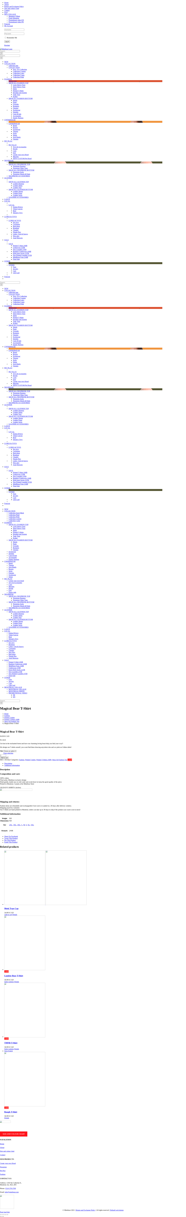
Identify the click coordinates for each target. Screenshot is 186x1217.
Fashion (21, 760)
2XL (10, 825)
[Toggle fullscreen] (3, 1214)
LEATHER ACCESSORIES (19, 197)
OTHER (12, 265)
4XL (19, 825)
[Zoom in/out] (1, 1214)
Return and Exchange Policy (85, 1210)
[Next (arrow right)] (3, 1216)
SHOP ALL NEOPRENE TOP (19, 164)
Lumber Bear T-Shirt (13, 976)
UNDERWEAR (14, 124)
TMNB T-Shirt (10, 1043)
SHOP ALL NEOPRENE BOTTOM (21, 170)
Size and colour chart (14, 1134)
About (2, 1147)
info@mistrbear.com (12, 1192)
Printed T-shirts (30, 760)
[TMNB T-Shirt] (95, 1010)
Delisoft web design (117, 1210)
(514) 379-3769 (10, 1188)
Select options (9, 982)
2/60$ (70, 760)
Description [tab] (8, 763)
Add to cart (4, 758)
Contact (2, 1155)
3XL (14, 825)
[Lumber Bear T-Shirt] (95, 943)
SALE (11, 244)
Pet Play (3, 1171)
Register (7, 45)
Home (2, 1144)
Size (1, 751)
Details (14, 915)
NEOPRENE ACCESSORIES (19, 176)
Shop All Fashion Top (59, 760)
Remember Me (11, 38)
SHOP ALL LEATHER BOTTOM (21, 189)
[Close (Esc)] (7, 1214)
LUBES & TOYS (15, 220)
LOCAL (12, 205)
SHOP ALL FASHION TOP (18, 83)
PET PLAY (13, 145)
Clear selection (8, 753)
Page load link (5, 1212)
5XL (32, 825)
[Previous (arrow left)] (1, 1216)
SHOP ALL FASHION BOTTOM (21, 98)
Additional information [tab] (12, 765)
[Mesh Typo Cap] (95, 877)
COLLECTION (14, 67)
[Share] (5, 1214)
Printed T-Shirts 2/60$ (43, 760)
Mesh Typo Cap (11, 908)
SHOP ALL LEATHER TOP (19, 182)
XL (29, 825)
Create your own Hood (8, 1163)
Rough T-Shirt (10, 1112)
